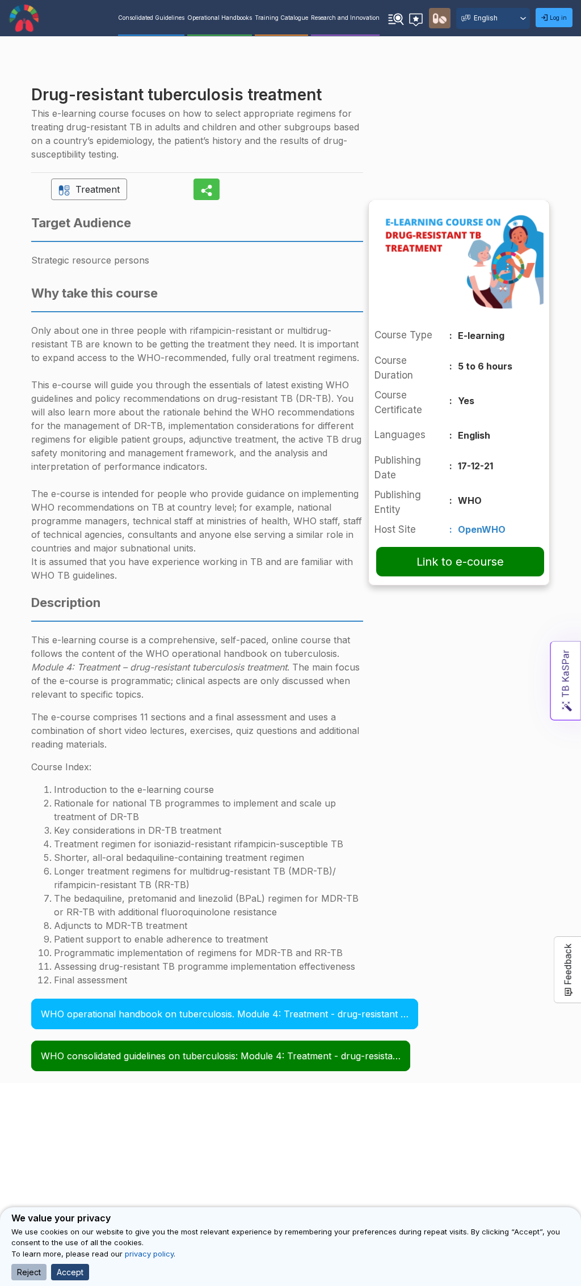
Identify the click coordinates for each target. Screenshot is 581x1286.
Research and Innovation (345, 17)
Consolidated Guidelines (151, 17)
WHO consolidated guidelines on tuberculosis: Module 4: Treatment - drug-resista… (221, 1056)
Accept (70, 1272)
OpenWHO (482, 529)
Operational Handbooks (219, 17)
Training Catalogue (281, 17)
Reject (29, 1272)
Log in (558, 17)
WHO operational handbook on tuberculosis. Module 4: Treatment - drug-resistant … (225, 1014)
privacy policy (149, 1253)
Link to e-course (460, 561)
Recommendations (417, 16)
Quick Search (396, 17)
